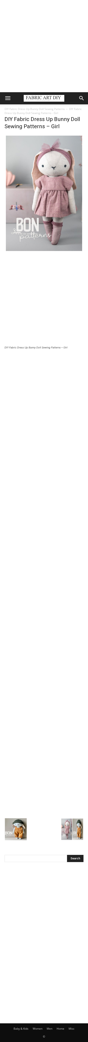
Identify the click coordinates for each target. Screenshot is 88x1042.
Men (49, 1029)
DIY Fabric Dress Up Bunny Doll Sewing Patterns (35, 109)
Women (37, 1029)
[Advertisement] (44, 46)
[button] (7, 98)
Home (60, 1029)
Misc (71, 1029)
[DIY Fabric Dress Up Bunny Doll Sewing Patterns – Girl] (44, 251)
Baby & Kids (21, 1029)
